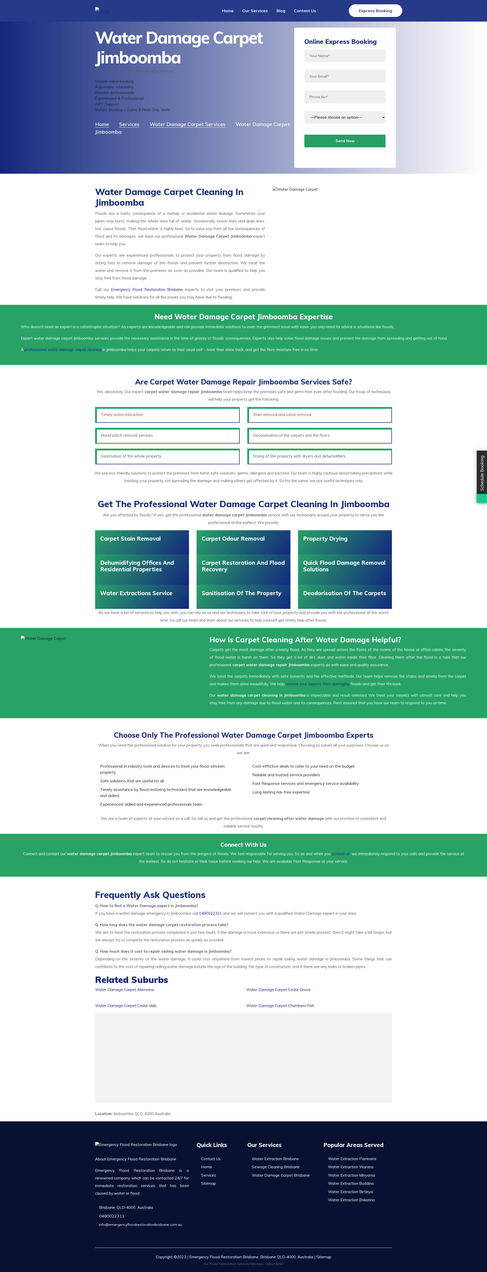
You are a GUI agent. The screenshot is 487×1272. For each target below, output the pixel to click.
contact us (341, 853)
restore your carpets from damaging (318, 683)
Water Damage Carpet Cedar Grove (278, 989)
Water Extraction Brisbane (275, 1158)
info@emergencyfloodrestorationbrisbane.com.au (140, 1224)
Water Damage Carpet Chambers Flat (280, 1005)
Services (208, 1175)
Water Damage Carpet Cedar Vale (125, 1005)
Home (228, 10)
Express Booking (375, 10)
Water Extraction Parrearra (352, 1158)
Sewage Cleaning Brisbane (276, 1166)
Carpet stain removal (130, 538)
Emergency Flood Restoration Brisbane (147, 289)
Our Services (255, 10)
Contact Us (305, 10)
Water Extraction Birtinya (350, 1191)
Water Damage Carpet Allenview (124, 989)
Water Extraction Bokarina (351, 1199)
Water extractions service (136, 593)
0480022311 (210, 913)
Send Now (345, 140)
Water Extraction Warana (350, 1166)
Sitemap (208, 1183)
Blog (280, 10)
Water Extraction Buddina (351, 1183)
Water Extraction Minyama (351, 1175)
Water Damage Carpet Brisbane (281, 1175)
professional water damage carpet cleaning (63, 349)
